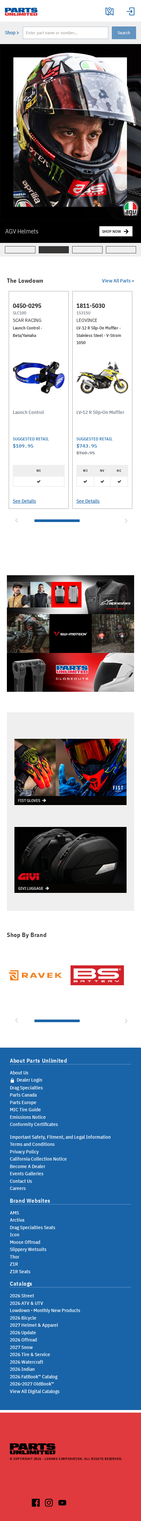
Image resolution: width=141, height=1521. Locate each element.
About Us (19, 1072)
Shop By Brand (27, 935)
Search (124, 33)
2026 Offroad (23, 1340)
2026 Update (23, 1332)
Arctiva (17, 1220)
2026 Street (22, 1295)
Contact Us (21, 1181)
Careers (18, 1188)
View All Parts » (118, 280)
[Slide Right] (125, 520)
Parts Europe (23, 1102)
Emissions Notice (28, 1117)
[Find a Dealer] (109, 11)
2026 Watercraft (26, 1362)
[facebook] (36, 1501)
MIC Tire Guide (25, 1109)
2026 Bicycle (23, 1318)
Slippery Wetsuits (28, 1249)
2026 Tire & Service (30, 1354)
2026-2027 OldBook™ (32, 1384)
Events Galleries (27, 1173)
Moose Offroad (25, 1242)
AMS (14, 1213)
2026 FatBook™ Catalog (33, 1376)
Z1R (14, 1264)
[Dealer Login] (130, 11)
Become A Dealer (27, 1166)
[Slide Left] (16, 520)
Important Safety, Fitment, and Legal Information (60, 1137)
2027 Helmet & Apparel (34, 1325)
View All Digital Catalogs (35, 1391)
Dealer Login (29, 1080)
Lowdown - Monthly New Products (45, 1310)
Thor (14, 1257)
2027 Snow (21, 1347)
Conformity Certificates (34, 1124)
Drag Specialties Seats (32, 1227)
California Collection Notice (38, 1159)
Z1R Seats (20, 1271)
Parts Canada (23, 1095)
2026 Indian (22, 1369)
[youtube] (62, 1501)
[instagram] (49, 1501)
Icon (14, 1234)
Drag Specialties (26, 1088)
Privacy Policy (24, 1152)
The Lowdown (25, 280)
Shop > (12, 32)
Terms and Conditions (32, 1144)
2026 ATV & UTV (26, 1303)
